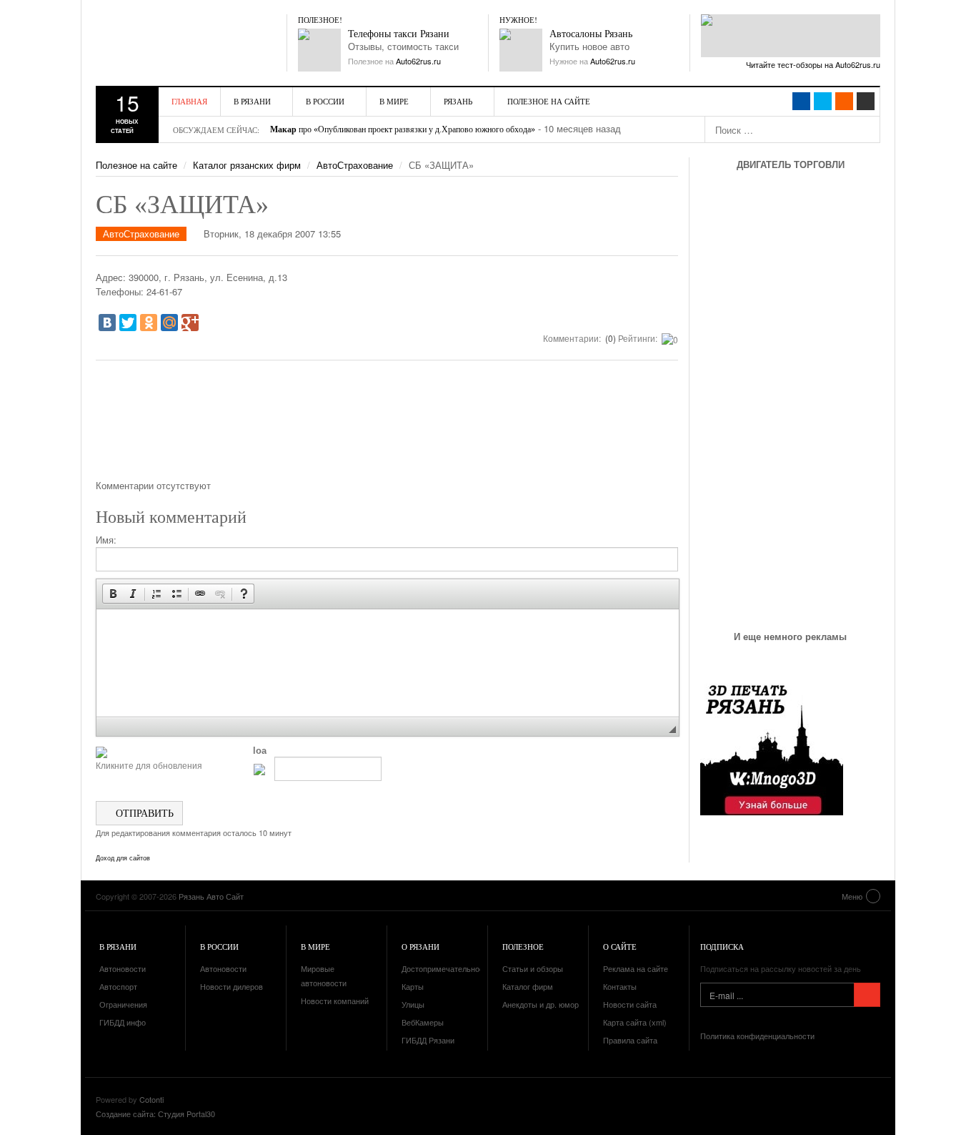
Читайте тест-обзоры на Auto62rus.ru (813, 64)
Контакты (620, 986)
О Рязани (420, 946)
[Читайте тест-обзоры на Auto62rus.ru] (790, 35)
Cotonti (151, 1099)
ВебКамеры (423, 1022)
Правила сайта (630, 1040)
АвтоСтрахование (355, 165)
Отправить (143, 813)
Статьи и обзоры (532, 968)
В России (325, 101)
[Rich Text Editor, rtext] (387, 663)
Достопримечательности (447, 968)
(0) (609, 338)
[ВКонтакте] (107, 322)
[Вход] (866, 101)
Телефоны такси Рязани (398, 34)
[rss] (844, 101)
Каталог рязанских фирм (247, 165)
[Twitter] (127, 322)
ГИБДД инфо (122, 1022)
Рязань (458, 101)
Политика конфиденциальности (757, 1035)
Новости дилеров (231, 986)
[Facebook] (801, 101)
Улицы (413, 1004)
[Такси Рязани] (319, 50)
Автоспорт (118, 986)
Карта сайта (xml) (635, 1022)
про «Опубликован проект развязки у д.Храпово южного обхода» (402, 129)
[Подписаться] (867, 995)
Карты (413, 986)
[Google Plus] (190, 322)
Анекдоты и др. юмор (540, 1004)
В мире (394, 101)
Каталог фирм (527, 986)
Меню (852, 896)
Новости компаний (335, 1000)
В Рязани (252, 101)
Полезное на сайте (548, 101)
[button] (113, 593)
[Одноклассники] (148, 322)
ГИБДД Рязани (428, 1040)
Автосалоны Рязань (590, 34)
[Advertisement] (387, 425)
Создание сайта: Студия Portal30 (155, 1113)
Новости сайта (630, 1004)
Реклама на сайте (635, 968)
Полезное (523, 946)
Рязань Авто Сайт (178, 43)
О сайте (620, 946)
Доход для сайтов (123, 858)
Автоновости (122, 968)
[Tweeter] (823, 101)
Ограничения (123, 1004)
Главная (189, 101)
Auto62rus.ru (418, 61)
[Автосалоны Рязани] (520, 50)
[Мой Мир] (169, 322)
